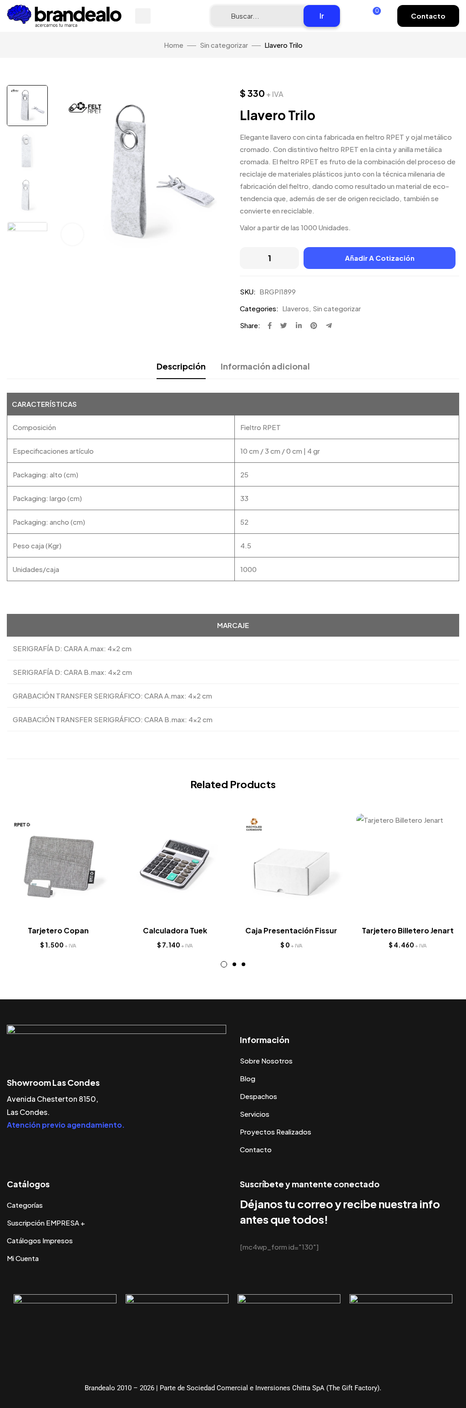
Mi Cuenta (23, 1258)
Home (173, 45)
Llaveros (295, 308)
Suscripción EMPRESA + (46, 1222)
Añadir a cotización (380, 257)
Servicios (254, 1113)
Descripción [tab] (181, 366)
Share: (250, 325)
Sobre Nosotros (266, 1060)
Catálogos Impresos (40, 1240)
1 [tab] (224, 964)
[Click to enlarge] (72, 234)
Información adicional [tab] (265, 366)
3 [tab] (243, 964)
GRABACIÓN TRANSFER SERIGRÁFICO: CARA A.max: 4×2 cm (112, 695)
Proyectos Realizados (275, 1131)
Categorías (25, 1204)
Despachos (258, 1096)
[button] (428, 16)
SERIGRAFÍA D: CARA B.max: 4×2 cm (72, 672)
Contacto (256, 1149)
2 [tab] (234, 964)
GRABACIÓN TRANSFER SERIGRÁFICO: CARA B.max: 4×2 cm (113, 719)
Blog (247, 1078)
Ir (321, 15)
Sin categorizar (224, 45)
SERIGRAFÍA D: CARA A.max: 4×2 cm (72, 648)
